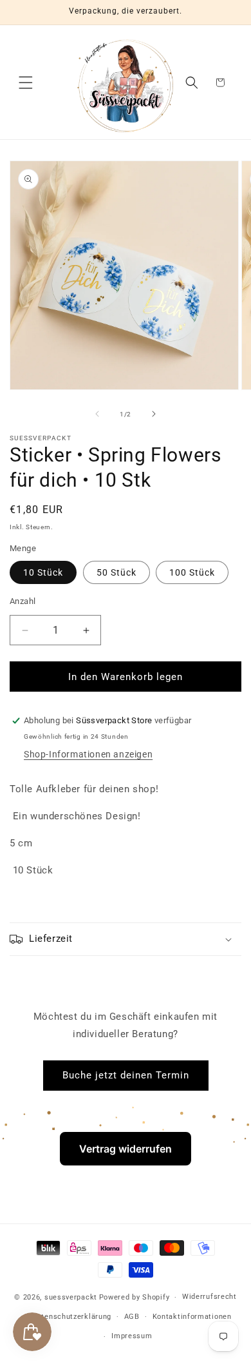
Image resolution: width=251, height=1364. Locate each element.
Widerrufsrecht (209, 1296)
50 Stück (116, 572)
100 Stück (192, 572)
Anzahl (22, 601)
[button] (26, 82)
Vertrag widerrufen (125, 1148)
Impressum (131, 1336)
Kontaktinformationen (192, 1316)
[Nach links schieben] (97, 414)
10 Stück (43, 572)
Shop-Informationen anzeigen (88, 754)
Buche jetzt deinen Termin (125, 1075)
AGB (132, 1316)
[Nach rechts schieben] (154, 414)
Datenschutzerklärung (71, 1316)
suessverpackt (70, 1297)
